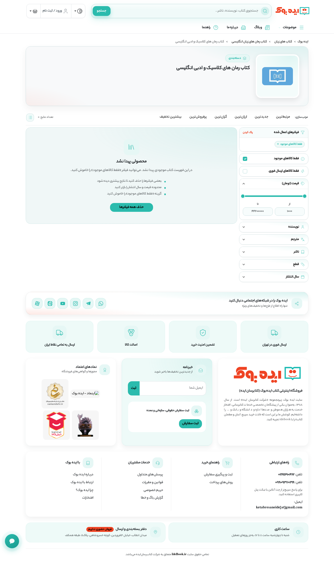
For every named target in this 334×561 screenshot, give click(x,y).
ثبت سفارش (190, 423)
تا (258, 204)
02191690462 (286, 474)
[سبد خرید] (33, 11)
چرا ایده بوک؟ (84, 490)
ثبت (133, 388)
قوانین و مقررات (152, 482)
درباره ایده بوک (83, 474)
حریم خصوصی (153, 490)
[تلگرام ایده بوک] (88, 303)
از (289, 204)
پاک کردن (248, 132)
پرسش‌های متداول (150, 474)
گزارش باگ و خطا (152, 498)
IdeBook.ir (179, 554)
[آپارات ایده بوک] (37, 303)
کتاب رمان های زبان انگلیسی (249, 41)
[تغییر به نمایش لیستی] (30, 117)
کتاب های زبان (283, 41)
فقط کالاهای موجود (289, 144)
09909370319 (284, 482)
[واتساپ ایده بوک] (100, 303)
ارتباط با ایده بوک (82, 482)
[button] (273, 184)
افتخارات (87, 498)
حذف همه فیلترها (131, 207)
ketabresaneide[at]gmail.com (279, 508)
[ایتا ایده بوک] (50, 303)
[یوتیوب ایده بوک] (62, 303)
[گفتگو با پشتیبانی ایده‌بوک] (12, 541)
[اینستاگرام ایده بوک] (75, 303)
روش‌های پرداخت (221, 482)
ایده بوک (303, 41)
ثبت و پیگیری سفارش (218, 474)
